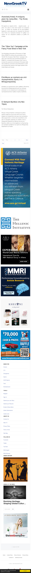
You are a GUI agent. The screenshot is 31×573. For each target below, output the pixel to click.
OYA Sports (7, 380)
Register (5, 393)
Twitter (5, 443)
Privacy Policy (6, 426)
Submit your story (18, 557)
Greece (5, 367)
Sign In (5, 397)
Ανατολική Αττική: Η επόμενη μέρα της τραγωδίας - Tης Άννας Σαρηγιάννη (15, 19)
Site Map (5, 433)
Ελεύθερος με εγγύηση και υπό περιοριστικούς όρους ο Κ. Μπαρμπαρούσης (14, 79)
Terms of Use (6, 429)
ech (5, 383)
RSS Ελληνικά (6, 453)
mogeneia (6, 373)
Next (27, 140)
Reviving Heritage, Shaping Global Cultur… (14, 502)
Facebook (5, 439)
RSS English (6, 450)
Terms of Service (17, 555)
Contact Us (6, 419)
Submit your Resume (8, 403)
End (3, 143)
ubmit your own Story (9, 400)
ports (5, 376)
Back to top (16, 547)
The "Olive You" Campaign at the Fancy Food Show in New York (15, 47)
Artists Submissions (8, 410)
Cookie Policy (10, 555)
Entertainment (6, 386)
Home (4, 555)
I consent (25, 570)
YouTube (5, 446)
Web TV (5, 422)
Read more (7, 509)
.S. (4, 370)
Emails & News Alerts (8, 407)
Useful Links (6, 413)
